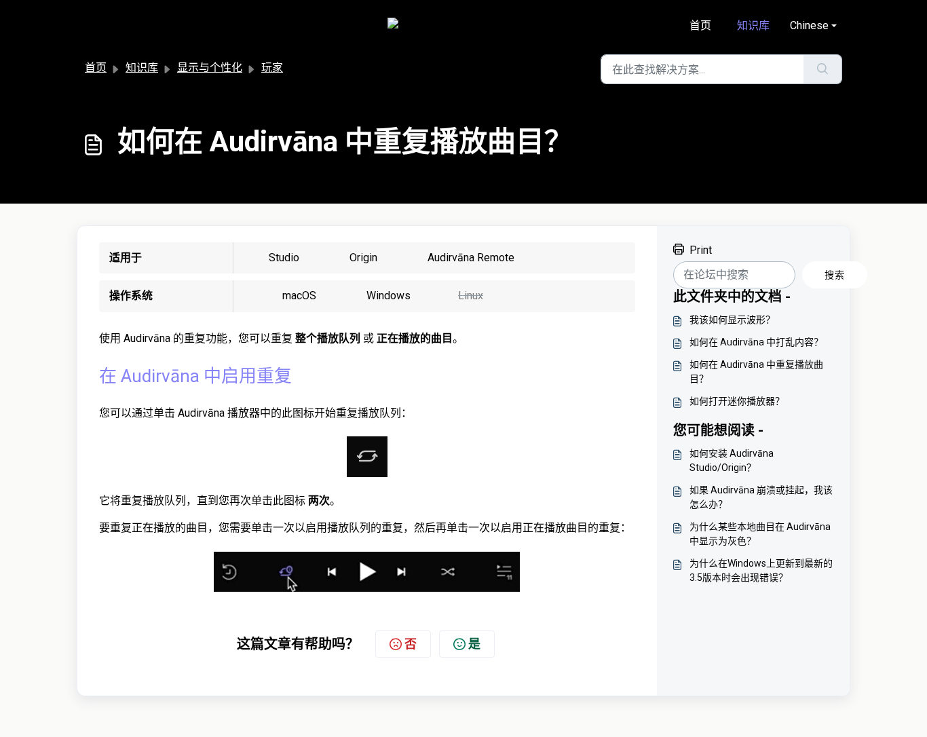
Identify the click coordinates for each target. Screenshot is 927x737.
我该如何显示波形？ (732, 319)
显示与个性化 (209, 67)
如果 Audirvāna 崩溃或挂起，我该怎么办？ (761, 497)
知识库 (753, 25)
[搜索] (822, 69)
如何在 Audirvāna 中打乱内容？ (756, 342)
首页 (700, 25)
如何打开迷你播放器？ (736, 401)
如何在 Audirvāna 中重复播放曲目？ (756, 371)
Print (700, 250)
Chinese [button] (809, 25)
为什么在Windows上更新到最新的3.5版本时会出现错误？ (761, 570)
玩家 (272, 67)
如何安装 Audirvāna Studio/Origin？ (731, 460)
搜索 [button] (835, 274)
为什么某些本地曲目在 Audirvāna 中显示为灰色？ (760, 533)
